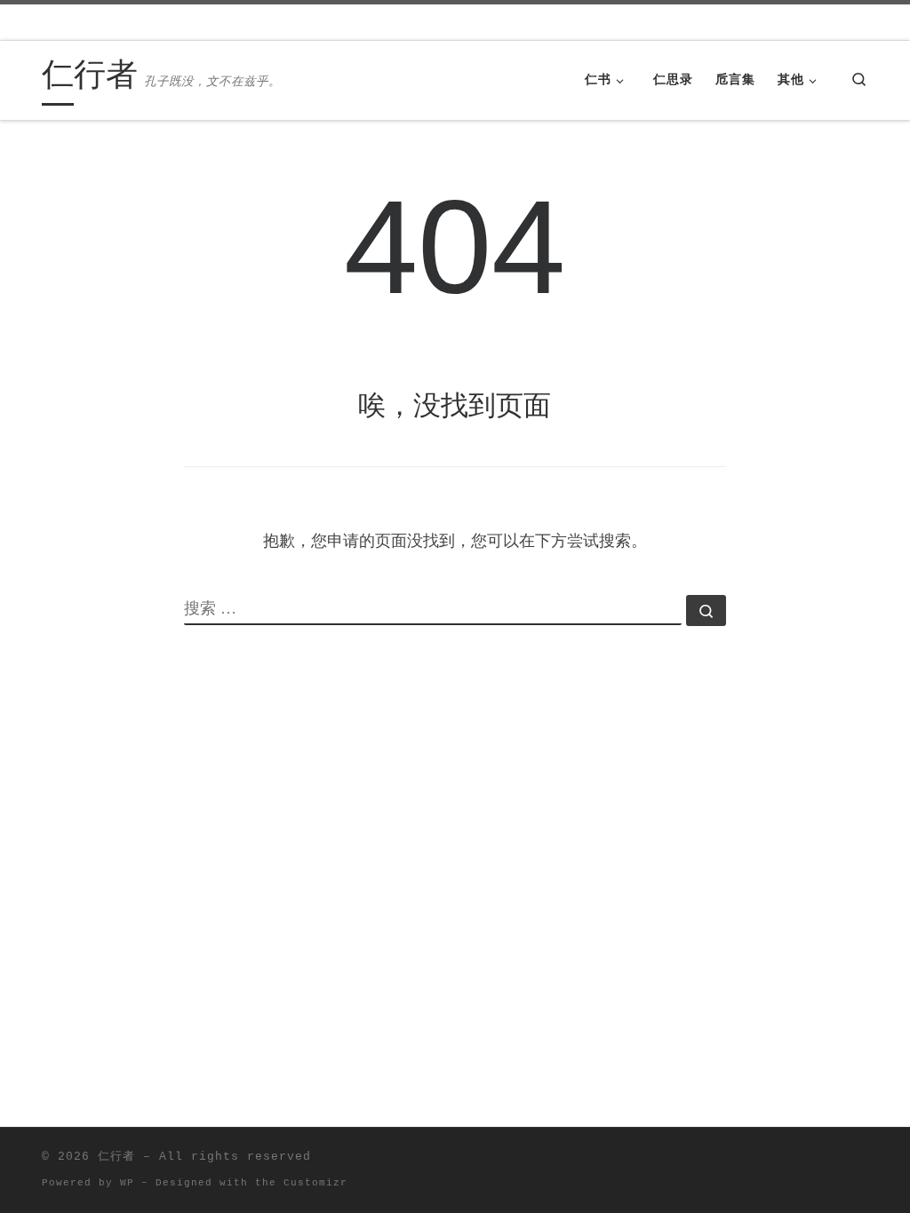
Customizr (315, 1182)
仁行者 (116, 1156)
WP (127, 1182)
